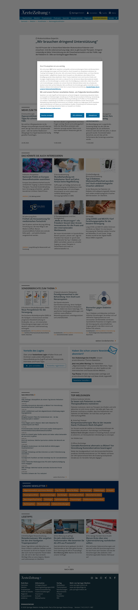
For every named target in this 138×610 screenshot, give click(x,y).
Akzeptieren (93, 115)
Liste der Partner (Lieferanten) (50, 108)
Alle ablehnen (77, 115)
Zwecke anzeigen (47, 115)
